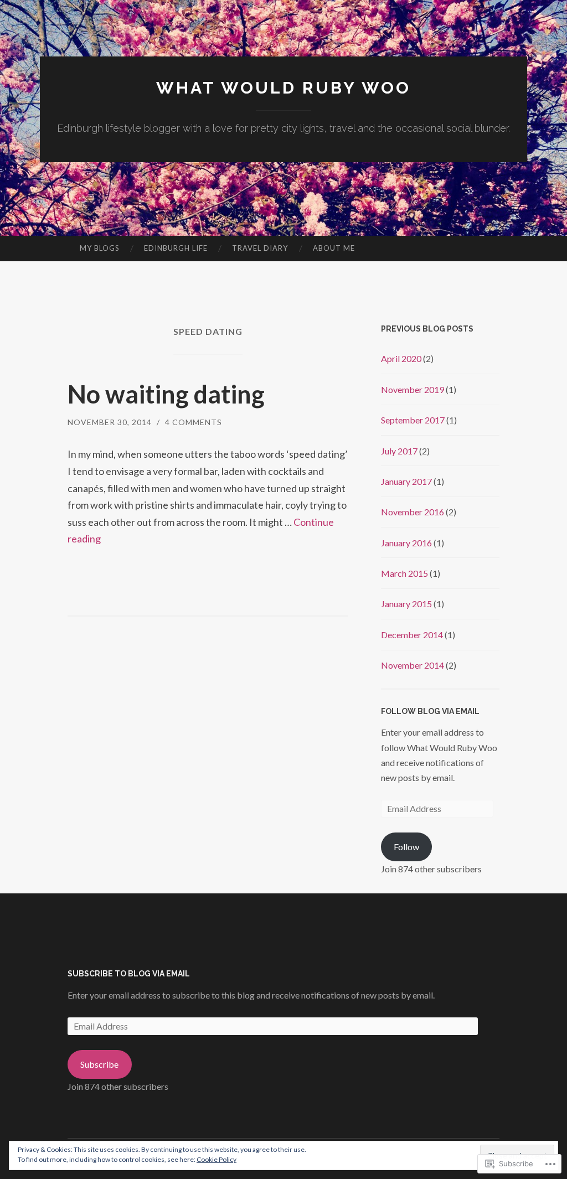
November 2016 (412, 511)
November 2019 (412, 389)
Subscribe (99, 1064)
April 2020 (401, 358)
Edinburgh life (176, 248)
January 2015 (406, 603)
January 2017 (406, 481)
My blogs (100, 248)
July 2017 (399, 451)
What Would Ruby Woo (283, 87)
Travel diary (260, 248)
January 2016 (406, 542)
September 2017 (413, 420)
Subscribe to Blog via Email (129, 973)
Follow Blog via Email (430, 711)
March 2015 (404, 573)
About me (334, 248)
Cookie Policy (216, 1159)
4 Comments (193, 422)
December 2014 (412, 634)
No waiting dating (166, 394)
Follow (406, 846)
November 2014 (412, 665)
